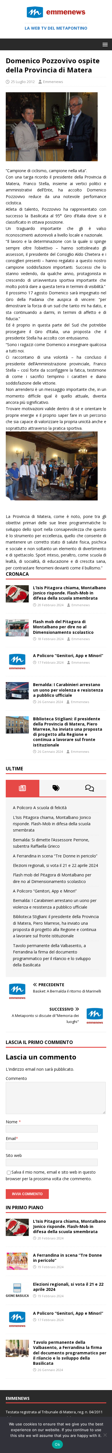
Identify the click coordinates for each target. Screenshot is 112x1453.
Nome (12, 1121)
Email (11, 1138)
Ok (57, 1444)
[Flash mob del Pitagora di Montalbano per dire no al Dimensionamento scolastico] (17, 633)
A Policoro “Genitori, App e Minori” (68, 655)
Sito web (14, 1155)
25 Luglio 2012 (23, 81)
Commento (16, 1078)
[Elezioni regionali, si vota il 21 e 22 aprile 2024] (17, 1295)
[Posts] (22, 788)
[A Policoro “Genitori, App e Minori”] (17, 667)
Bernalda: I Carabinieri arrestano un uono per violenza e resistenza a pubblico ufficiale (68, 690)
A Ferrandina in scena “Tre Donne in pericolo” (55, 856)
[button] (104, 44)
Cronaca (17, 574)
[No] (105, 1435)
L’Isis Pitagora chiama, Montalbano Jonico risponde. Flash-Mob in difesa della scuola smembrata (69, 593)
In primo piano (24, 1207)
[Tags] (56, 788)
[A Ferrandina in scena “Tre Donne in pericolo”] (17, 1266)
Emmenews (53, 81)
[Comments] (89, 788)
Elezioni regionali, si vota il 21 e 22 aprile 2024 (55, 865)
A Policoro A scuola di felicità (40, 807)
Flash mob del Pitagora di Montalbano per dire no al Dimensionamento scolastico (63, 627)
